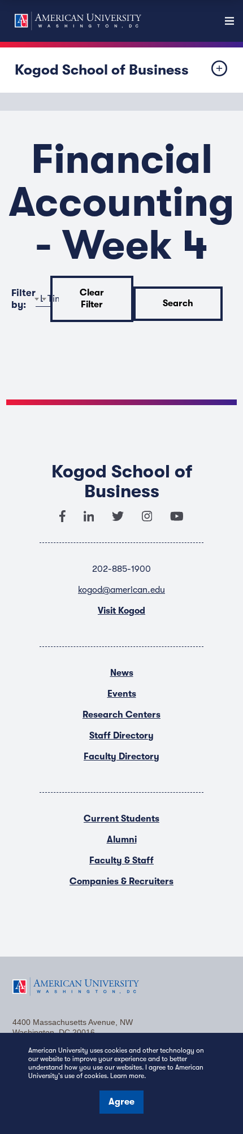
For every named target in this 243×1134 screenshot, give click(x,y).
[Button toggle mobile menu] (210, 70)
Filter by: (23, 299)
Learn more (127, 1076)
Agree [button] (121, 1102)
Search (178, 303)
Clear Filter (92, 299)
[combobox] (46, 299)
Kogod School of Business (102, 70)
